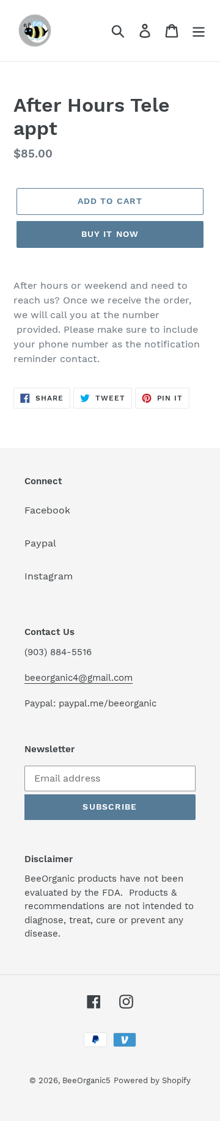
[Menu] (198, 31)
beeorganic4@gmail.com (78, 677)
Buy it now (110, 234)
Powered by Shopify (152, 1080)
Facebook (47, 510)
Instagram (48, 576)
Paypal (40, 543)
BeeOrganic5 (86, 1080)
